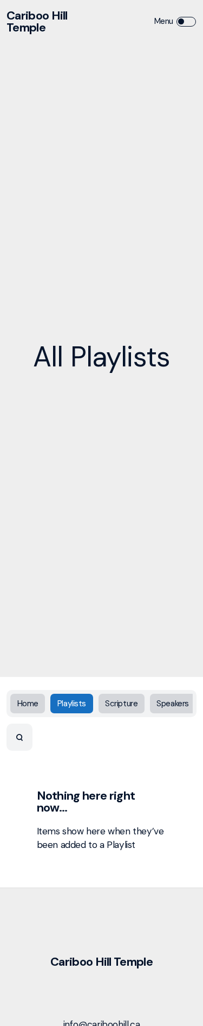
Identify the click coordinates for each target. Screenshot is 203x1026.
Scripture (121, 703)
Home (27, 703)
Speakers (172, 703)
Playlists (71, 703)
